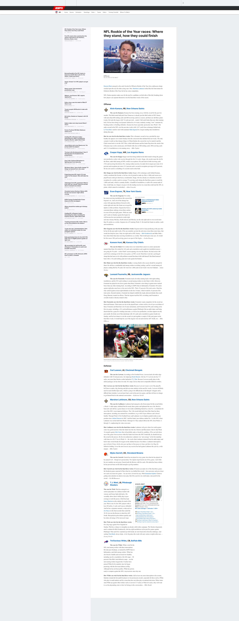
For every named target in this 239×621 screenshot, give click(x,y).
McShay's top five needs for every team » (148, 522)
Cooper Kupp (116, 152)
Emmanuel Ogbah (150, 473)
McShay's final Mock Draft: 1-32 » (146, 513)
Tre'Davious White (118, 541)
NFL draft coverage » (141, 508)
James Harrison (108, 501)
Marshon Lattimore (138, 88)
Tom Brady (112, 534)
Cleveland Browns (135, 453)
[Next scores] (183, 3)
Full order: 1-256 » (153, 508)
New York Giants (133, 191)
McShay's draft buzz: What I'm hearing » (147, 520)
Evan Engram (116, 191)
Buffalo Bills (136, 541)
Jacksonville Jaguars (140, 274)
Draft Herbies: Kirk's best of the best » (146, 518)
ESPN (59, 8)
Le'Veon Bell (108, 130)
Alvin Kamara (116, 108)
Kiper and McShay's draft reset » (144, 515)
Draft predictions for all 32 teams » (145, 517)
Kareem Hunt (108, 86)
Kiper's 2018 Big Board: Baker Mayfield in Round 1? (150, 200)
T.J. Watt (134, 379)
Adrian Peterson (117, 418)
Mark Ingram (133, 130)
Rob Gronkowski (147, 233)
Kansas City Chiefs (134, 242)
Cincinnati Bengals (133, 370)
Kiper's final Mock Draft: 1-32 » (145, 511)
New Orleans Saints (135, 108)
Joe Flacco (107, 511)
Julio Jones (118, 432)
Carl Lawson (115, 370)
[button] (179, 8)
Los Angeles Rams (135, 152)
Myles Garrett (116, 453)
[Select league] (60, 3)
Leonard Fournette (118, 274)
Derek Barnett (136, 377)
